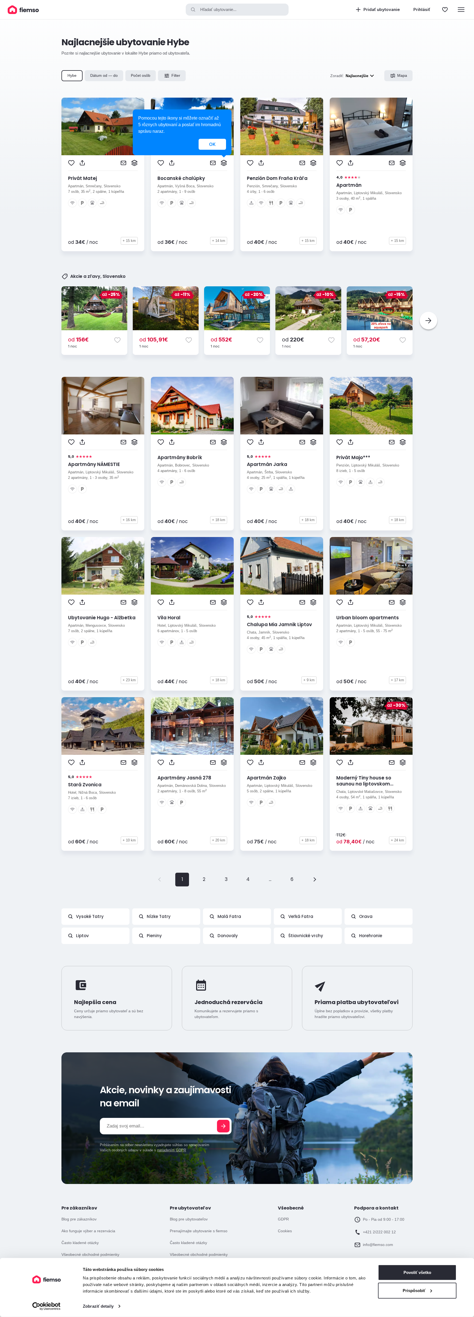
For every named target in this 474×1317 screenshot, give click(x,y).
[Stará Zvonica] (102, 726)
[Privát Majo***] (371, 405)
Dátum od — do (104, 75)
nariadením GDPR (171, 1150)
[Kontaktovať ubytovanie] (123, 163)
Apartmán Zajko (266, 778)
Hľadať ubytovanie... (218, 9)
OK (212, 144)
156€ (78, 339)
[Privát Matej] (102, 126)
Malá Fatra (229, 916)
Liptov (82, 936)
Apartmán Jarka (267, 464)
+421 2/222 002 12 (379, 1232)
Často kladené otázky (80, 1242)
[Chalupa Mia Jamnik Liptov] (281, 566)
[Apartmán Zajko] (281, 726)
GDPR (283, 1219)
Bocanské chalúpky (181, 178)
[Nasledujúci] (428, 320)
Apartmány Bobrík (179, 457)
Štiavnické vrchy (305, 936)
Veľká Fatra (300, 916)
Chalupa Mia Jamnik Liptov (279, 624)
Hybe (72, 75)
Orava (366, 916)
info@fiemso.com (378, 1244)
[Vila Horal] (192, 566)
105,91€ (153, 339)
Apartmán (349, 185)
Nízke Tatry (159, 916)
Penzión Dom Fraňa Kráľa (277, 178)
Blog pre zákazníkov (79, 1219)
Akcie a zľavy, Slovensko (98, 276)
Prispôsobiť (414, 1290)
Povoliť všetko (417, 1272)
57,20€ (366, 339)
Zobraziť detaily (98, 1306)
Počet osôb (140, 75)
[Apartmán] (371, 126)
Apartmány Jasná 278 (184, 778)
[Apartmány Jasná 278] (192, 726)
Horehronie (370, 936)
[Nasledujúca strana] (314, 879)
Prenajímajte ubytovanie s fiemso (198, 1231)
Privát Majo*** (353, 457)
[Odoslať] (223, 1126)
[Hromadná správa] (134, 163)
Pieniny (154, 936)
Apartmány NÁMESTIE (94, 464)
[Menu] (461, 9)
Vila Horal (168, 617)
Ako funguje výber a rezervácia (88, 1231)
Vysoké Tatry (90, 916)
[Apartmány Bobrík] (192, 405)
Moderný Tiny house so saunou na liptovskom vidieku (363, 784)
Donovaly (228, 936)
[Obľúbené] (445, 9)
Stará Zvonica (84, 784)
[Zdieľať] (82, 163)
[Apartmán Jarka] (281, 405)
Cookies (285, 1231)
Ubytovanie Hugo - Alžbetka (102, 617)
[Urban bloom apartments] (371, 566)
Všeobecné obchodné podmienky (90, 1254)
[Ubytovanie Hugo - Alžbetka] (102, 566)
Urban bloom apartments (367, 617)
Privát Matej (82, 178)
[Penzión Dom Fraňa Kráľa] (281, 126)
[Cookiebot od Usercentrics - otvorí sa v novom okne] (46, 1306)
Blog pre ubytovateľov (189, 1219)
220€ (293, 339)
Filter (175, 75)
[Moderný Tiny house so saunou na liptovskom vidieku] (371, 726)
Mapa (402, 75)
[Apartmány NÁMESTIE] (102, 405)
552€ (221, 339)
